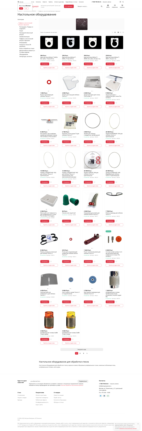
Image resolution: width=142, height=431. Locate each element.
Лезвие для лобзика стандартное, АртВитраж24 (92, 134)
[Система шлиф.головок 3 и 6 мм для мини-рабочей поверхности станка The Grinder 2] (114, 239)
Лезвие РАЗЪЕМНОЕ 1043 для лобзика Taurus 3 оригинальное (114, 135)
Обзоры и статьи (59, 402)
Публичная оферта (41, 400)
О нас (32, 2)
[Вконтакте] (104, 396)
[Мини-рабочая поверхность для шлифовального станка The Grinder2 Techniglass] (49, 200)
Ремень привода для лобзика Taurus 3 (114, 213)
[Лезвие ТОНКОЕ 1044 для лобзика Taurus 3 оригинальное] (92, 160)
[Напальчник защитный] (71, 200)
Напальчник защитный (69, 213)
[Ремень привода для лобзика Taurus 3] (114, 200)
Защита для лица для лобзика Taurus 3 (70, 95)
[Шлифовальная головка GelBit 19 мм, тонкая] (71, 320)
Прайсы (51, 2)
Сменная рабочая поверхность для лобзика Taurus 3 (47, 294)
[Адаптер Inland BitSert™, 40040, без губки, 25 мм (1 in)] (92, 44)
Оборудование (23, 54)
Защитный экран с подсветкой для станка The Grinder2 (113, 96)
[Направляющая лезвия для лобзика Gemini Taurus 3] (92, 200)
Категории (21, 19)
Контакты (38, 2)
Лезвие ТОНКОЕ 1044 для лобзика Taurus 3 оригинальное (91, 174)
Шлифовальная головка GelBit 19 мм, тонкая (71, 333)
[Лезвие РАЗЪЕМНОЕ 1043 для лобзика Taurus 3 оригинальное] (114, 121)
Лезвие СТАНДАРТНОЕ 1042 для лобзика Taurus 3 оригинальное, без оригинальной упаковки (70, 175)
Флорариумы (23, 42)
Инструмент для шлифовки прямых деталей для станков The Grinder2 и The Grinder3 (48, 135)
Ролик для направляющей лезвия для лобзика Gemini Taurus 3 (70, 253)
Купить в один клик (49, 67)
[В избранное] (51, 64)
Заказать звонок (107, 2)
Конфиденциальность (42, 402)
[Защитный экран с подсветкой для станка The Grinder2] (114, 82)
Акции (21, 31)
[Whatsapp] (108, 396)
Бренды (20, 400)
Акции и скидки (22, 397)
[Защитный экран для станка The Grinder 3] (92, 82)
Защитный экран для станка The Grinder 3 (92, 95)
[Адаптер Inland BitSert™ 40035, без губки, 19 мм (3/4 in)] (49, 44)
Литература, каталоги (25, 56)
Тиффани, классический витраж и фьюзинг (25, 24)
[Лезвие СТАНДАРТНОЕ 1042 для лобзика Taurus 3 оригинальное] (49, 160)
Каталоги (81, 2)
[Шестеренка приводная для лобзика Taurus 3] (92, 279)
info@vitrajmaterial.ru (105, 386)
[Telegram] (100, 396)
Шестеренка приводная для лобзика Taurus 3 (92, 293)
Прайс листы (57, 397)
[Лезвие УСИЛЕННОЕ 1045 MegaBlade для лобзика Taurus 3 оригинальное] (114, 160)
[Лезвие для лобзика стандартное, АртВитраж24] (92, 121)
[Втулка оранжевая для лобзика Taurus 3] (49, 82)
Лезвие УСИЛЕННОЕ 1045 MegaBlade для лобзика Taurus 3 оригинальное (113, 174)
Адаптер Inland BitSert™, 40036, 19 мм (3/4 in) (69, 58)
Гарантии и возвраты (42, 397)
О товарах (57, 392)
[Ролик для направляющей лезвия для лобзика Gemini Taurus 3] (71, 239)
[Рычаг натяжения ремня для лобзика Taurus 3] (92, 239)
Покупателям (40, 392)
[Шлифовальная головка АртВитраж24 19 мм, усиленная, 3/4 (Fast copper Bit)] (114, 279)
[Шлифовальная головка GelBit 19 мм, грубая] (49, 320)
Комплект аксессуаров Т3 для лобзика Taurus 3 (70, 134)
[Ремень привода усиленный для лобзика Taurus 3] (49, 239)
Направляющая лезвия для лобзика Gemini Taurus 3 (91, 213)
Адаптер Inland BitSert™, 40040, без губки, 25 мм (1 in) (92, 58)
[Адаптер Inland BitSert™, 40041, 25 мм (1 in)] (114, 44)
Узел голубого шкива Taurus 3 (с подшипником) (71, 293)
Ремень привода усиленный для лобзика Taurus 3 (48, 252)
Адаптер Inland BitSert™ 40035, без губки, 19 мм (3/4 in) (49, 58)
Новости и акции (59, 395)
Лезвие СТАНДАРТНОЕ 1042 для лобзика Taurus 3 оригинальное (48, 174)
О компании (21, 395)
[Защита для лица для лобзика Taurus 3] (71, 82)
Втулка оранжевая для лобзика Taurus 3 (46, 95)
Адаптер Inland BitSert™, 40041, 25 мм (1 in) (113, 58)
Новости (45, 2)
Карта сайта (39, 404)
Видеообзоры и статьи (71, 2)
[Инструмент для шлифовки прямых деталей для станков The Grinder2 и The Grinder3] (49, 121)
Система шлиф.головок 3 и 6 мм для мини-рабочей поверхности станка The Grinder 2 (114, 254)
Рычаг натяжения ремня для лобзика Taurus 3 (92, 252)
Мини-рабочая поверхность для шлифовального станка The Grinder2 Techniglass (48, 214)
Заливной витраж (24, 36)
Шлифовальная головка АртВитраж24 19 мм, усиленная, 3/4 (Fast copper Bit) (113, 294)
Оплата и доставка (59, 2)
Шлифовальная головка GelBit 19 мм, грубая (49, 333)
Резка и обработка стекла (26, 48)
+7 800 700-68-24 (96, 2)
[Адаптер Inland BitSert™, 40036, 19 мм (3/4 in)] (71, 44)
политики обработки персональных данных (72, 385)
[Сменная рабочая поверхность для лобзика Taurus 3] (49, 279)
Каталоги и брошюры (60, 400)
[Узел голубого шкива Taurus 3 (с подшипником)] (71, 279)
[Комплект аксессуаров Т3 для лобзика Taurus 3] (71, 121)
